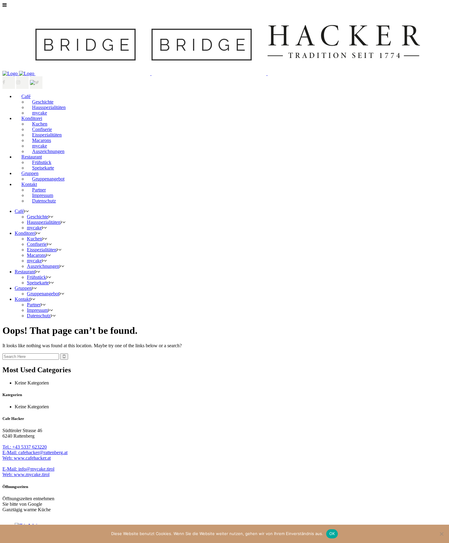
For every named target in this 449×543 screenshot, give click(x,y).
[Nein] (441, 534)
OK (332, 533)
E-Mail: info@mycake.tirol (28, 469)
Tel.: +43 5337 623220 (24, 447)
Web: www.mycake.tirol (25, 474)
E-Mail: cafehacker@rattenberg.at (35, 452)
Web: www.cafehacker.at (26, 458)
